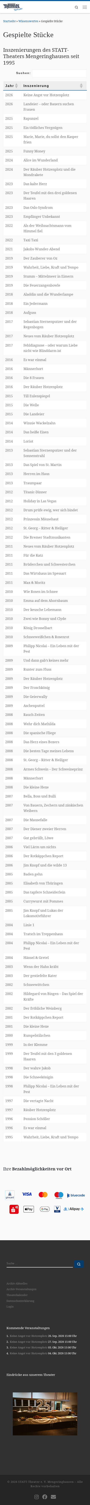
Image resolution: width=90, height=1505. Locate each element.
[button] (16, 85)
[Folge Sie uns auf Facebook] (44, 1496)
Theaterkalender (17, 1295)
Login (10, 1306)
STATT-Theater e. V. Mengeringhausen (46, 1482)
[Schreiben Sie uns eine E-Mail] (53, 1496)
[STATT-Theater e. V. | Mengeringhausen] (13, 6)
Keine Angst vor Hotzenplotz (29, 1336)
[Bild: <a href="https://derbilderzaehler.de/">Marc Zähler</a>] (45, 1413)
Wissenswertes (28, 21)
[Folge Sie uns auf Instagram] (36, 1496)
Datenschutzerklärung (20, 1301)
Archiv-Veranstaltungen (21, 1289)
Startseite (9, 21)
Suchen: (23, 73)
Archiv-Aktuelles (16, 1283)
